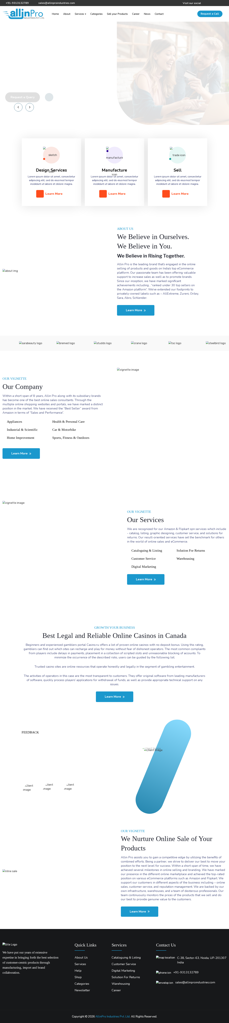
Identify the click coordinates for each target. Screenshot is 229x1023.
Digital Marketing (123, 970)
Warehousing (121, 983)
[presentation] (18, 107)
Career (135, 14)
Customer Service (124, 964)
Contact (159, 14)
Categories (96, 14)
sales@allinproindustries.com (56, 3)
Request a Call (210, 13)
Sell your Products (117, 14)
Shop (78, 977)
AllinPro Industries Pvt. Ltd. (112, 1016)
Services (79, 14)
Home (55, 14)
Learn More (54, 194)
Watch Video (65, 97)
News (147, 14)
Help (78, 970)
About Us (81, 957)
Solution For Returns (126, 977)
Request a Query (23, 97)
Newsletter (82, 990)
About (66, 14)
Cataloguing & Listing (126, 957)
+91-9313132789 (17, 3)
